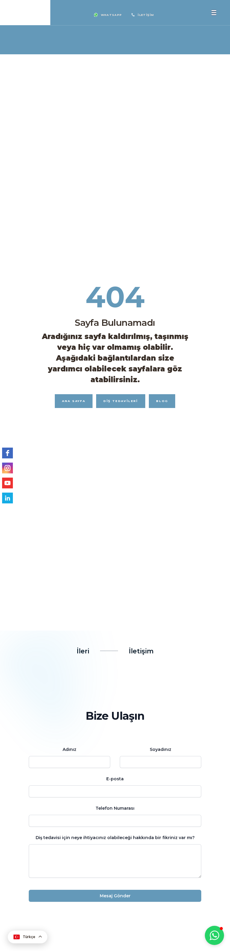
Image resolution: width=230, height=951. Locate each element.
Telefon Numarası (115, 808)
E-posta (115, 779)
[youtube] (7, 483)
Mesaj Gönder (115, 895)
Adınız (69, 749)
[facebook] (7, 453)
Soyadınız (160, 749)
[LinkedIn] (7, 498)
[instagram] (7, 468)
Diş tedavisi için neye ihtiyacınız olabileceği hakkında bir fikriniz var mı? (115, 837)
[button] (214, 935)
